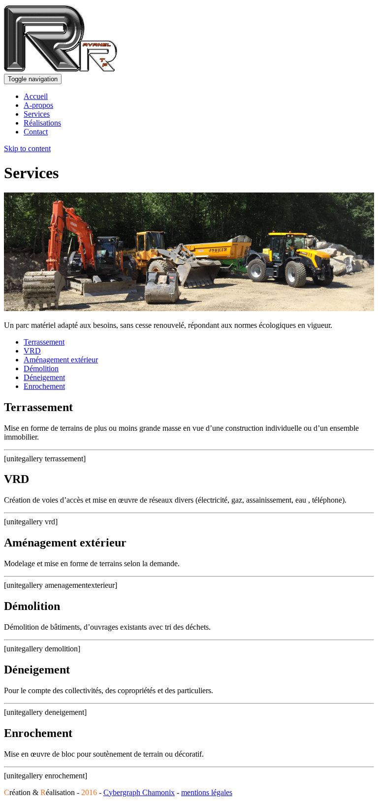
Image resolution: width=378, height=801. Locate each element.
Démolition (41, 368)
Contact (36, 132)
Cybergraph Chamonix (139, 792)
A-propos (38, 105)
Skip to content (27, 148)
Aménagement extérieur (61, 359)
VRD (32, 351)
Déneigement (44, 377)
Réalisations (42, 123)
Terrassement (44, 342)
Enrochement (44, 386)
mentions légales (206, 792)
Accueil (36, 96)
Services (37, 114)
